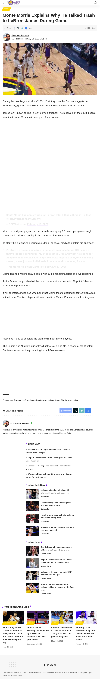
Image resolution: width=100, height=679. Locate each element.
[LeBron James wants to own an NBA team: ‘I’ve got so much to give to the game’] (62, 617)
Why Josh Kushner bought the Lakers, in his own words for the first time (57, 587)
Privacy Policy (16, 675)
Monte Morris (61, 400)
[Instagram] (55, 665)
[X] (47, 665)
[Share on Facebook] (14, 28)
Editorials (45, 497)
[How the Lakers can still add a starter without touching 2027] (32, 518)
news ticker (73, 400)
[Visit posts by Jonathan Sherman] (6, 37)
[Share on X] (18, 28)
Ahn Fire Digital (57, 673)
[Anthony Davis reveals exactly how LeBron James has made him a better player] (86, 617)
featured (17, 400)
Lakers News (46, 554)
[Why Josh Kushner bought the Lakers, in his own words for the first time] (32, 588)
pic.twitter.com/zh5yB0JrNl (25, 218)
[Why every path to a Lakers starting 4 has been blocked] (32, 531)
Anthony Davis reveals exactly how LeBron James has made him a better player (85, 633)
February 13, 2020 (37, 224)
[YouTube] (51, 665)
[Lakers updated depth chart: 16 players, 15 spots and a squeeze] (32, 494)
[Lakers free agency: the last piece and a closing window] (32, 506)
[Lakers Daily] (14, 2)
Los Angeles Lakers (45, 400)
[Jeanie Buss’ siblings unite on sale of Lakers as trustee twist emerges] (32, 551)
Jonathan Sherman (20, 35)
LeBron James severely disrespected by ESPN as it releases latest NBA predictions (38, 633)
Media (6, 9)
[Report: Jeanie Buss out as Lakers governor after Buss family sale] (32, 563)
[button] (5, 2)
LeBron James (29, 400)
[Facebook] (44, 665)
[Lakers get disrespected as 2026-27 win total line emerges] (32, 575)
